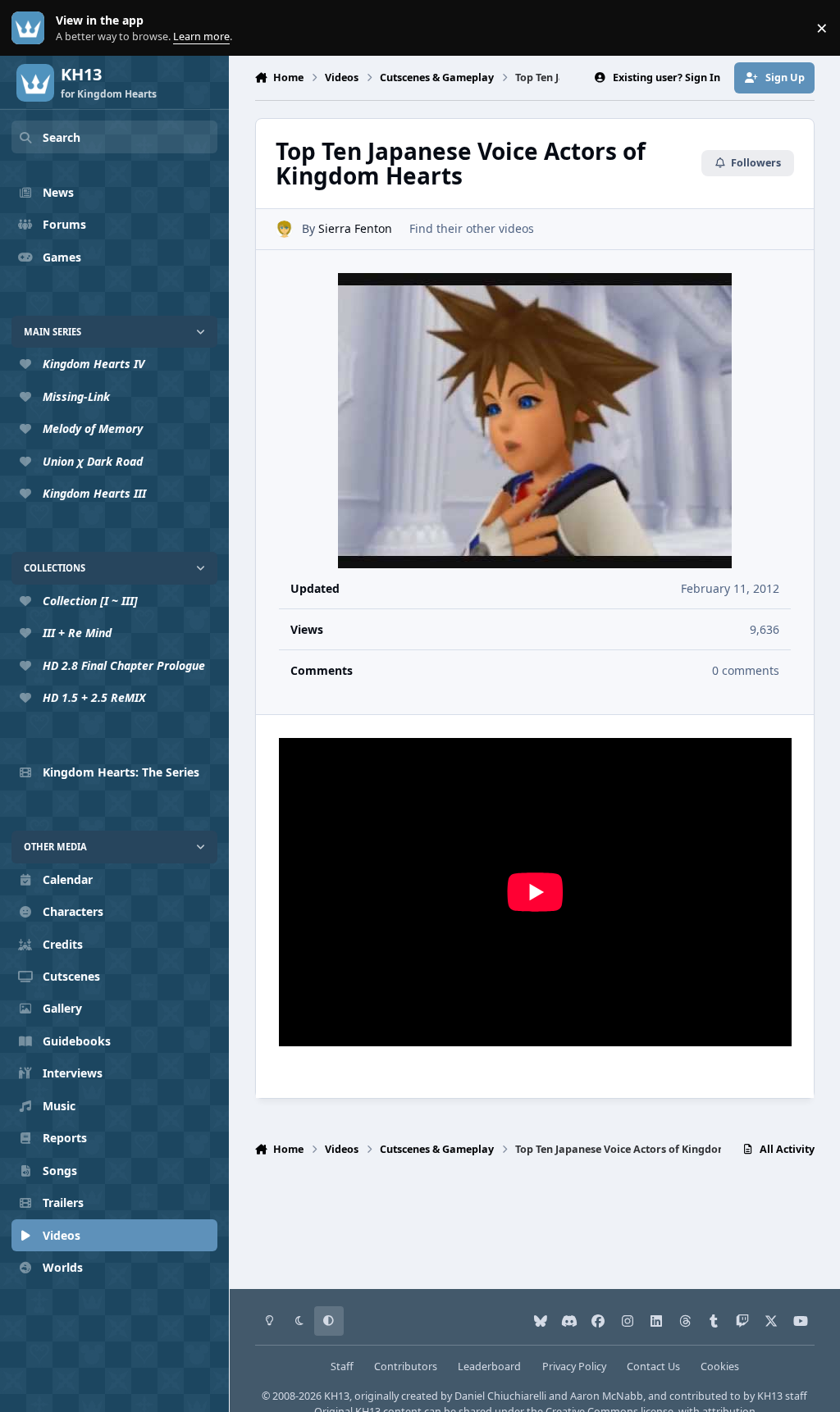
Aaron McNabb (606, 1396)
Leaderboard (489, 1366)
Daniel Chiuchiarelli (500, 1396)
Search (61, 137)
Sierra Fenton (355, 228)
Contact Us (653, 1366)
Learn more (31, 28)
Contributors (405, 1366)
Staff (342, 1366)
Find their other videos (471, 228)
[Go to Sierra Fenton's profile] (284, 229)
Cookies (720, 1366)
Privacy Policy (574, 1366)
